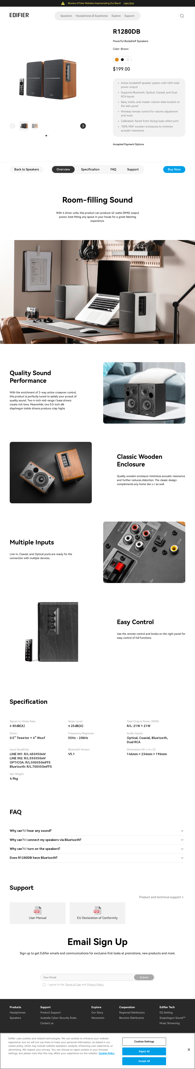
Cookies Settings (144, 1041)
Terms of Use (73, 984)
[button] (12, 126)
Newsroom (97, 1017)
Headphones (17, 1012)
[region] (97, 1051)
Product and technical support (160, 897)
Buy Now (174, 169)
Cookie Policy (106, 1053)
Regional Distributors (132, 1012)
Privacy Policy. (95, 984)
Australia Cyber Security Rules (58, 1017)
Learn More (129, 3)
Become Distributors (131, 1017)
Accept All (144, 1061)
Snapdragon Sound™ (172, 1017)
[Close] (189, 1049)
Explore (116, 15)
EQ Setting (166, 1012)
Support (129, 15)
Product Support (50, 1012)
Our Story (97, 1012)
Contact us (46, 1023)
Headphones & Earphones (92, 15)
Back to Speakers (26, 169)
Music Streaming (170, 1023)
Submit (144, 977)
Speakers (66, 15)
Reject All (144, 1051)
